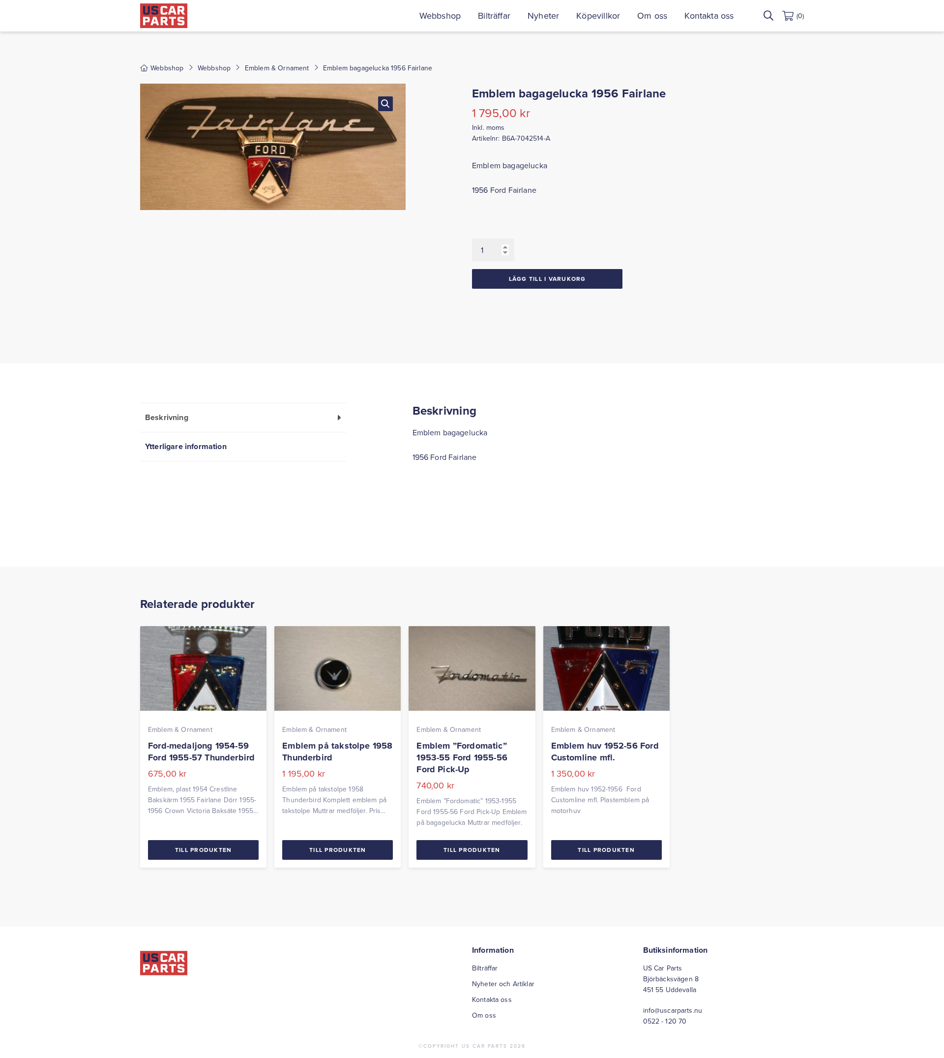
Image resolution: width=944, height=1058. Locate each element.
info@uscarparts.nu (673, 1010)
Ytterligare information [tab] (186, 446)
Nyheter (543, 15)
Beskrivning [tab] (166, 417)
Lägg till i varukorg (547, 278)
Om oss (652, 15)
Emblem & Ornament (277, 68)
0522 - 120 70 (665, 1021)
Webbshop (440, 15)
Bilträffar (494, 15)
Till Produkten (203, 850)
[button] (385, 103)
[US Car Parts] (163, 15)
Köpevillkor (598, 15)
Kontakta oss (709, 15)
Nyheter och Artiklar (503, 984)
